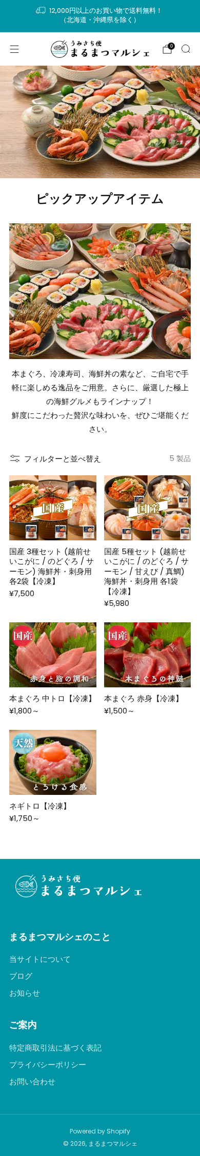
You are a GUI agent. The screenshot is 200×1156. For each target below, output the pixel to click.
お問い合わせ (32, 1081)
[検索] (186, 49)
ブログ (20, 976)
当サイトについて (40, 959)
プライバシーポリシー (47, 1064)
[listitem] (100, 16)
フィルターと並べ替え (62, 458)
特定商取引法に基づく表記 (55, 1047)
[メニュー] (14, 49)
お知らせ (24, 992)
